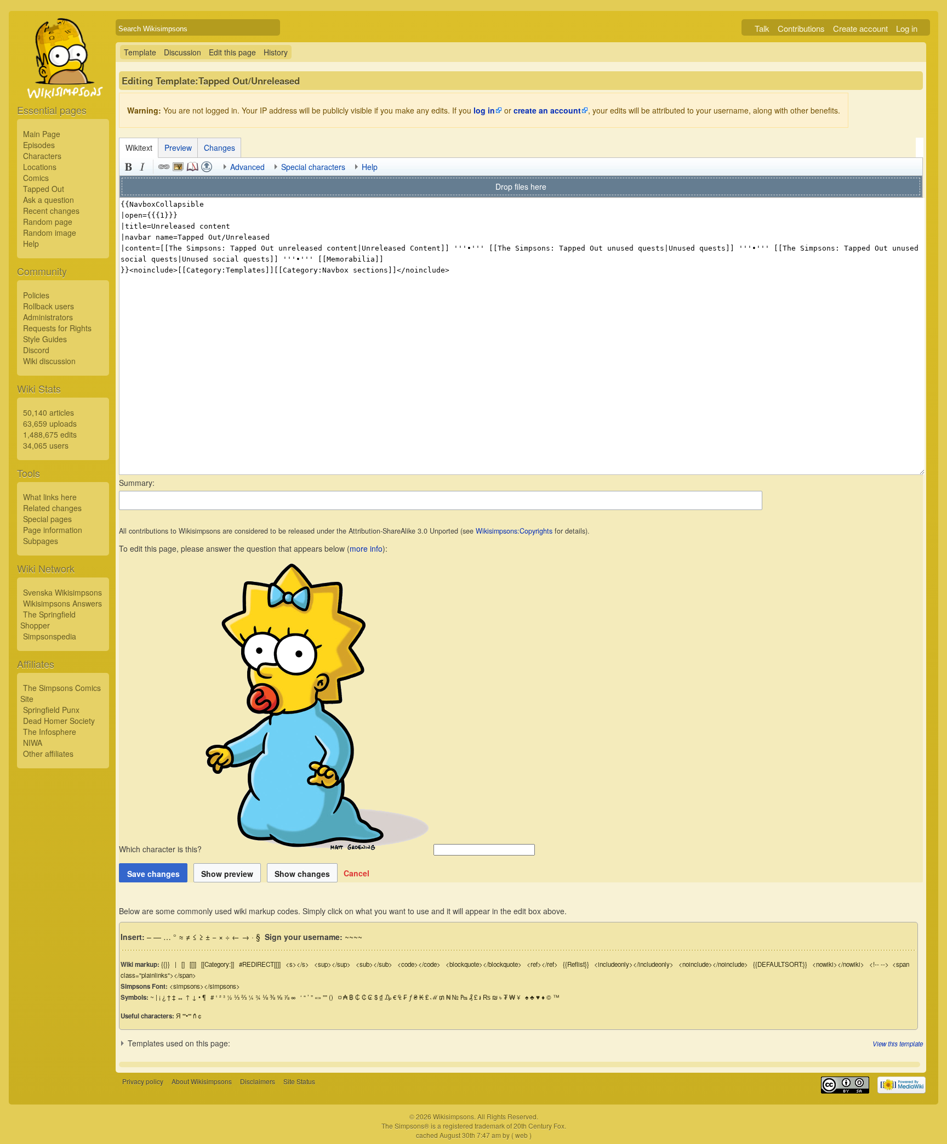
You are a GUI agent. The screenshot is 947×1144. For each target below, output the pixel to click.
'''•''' (186, 1015)
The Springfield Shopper (48, 620)
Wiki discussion (49, 360)
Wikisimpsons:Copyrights (514, 531)
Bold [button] (128, 167)
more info (366, 548)
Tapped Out (43, 188)
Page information (52, 529)
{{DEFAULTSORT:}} (780, 964)
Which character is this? (161, 848)
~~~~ (353, 936)
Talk (762, 28)
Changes (219, 147)
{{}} (165, 964)
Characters (42, 155)
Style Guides (45, 338)
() (331, 997)
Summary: (137, 482)
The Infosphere (49, 731)
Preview (178, 147)
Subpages (40, 540)
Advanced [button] (247, 166)
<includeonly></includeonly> (634, 964)
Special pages (47, 518)
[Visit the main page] (63, 83)
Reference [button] (192, 167)
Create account (860, 28)
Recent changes (51, 210)
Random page (47, 221)
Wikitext (138, 147)
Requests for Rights (57, 327)
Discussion (182, 52)
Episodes (39, 144)
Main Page (41, 133)
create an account (547, 110)
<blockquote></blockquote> (484, 964)
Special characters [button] (313, 166)
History (276, 52)
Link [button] (164, 167)
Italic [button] (142, 167)
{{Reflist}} (576, 964)
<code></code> (419, 964)
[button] (356, 873)
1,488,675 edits (50, 434)
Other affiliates (48, 753)
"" (325, 997)
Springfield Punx (51, 709)
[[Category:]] (217, 964)
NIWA (32, 742)
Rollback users (48, 306)
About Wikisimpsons (202, 1081)
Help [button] (370, 166)
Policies (36, 295)
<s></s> (297, 964)
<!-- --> (879, 964)
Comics (36, 177)
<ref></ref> (542, 964)
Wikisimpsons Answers (62, 603)
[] (183, 964)
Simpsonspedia (49, 636)
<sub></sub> (374, 964)
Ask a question (48, 199)
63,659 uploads (50, 423)
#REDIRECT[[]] (260, 964)
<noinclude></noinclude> (713, 964)
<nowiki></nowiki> (838, 964)
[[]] (193, 964)
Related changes (52, 507)
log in (484, 110)
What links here (50, 496)
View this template (897, 1043)
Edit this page (232, 52)
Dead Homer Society (59, 720)
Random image (49, 232)
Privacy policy (142, 1081)
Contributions (801, 28)
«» (318, 997)
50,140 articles (48, 412)
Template (140, 52)
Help (31, 243)
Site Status (299, 1081)
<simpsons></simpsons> (204, 986)
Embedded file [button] (178, 167)
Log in (906, 28)
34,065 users (46, 445)
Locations (39, 166)
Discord (36, 349)
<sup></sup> (332, 964)
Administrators (48, 317)
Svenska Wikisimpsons (62, 592)
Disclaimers (257, 1081)
